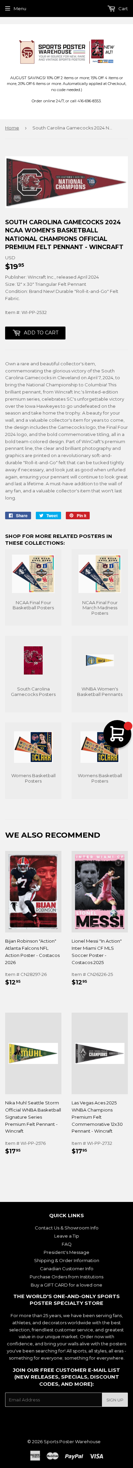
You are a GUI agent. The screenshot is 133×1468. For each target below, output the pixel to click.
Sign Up (114, 1399)
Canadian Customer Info (66, 1268)
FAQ (67, 1244)
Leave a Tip (66, 1236)
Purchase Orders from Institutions (66, 1276)
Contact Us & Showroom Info (67, 1227)
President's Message (66, 1252)
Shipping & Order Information (66, 1260)
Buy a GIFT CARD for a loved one (66, 1285)
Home (12, 127)
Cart (122, 8)
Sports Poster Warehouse (72, 1441)
